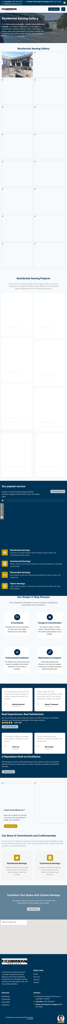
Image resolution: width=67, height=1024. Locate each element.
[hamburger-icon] (63, 9)
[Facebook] (64, 3)
